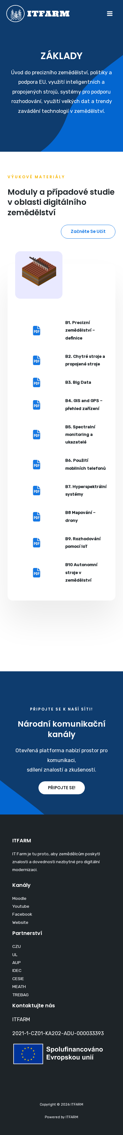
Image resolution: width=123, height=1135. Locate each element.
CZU (16, 946)
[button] (88, 232)
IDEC (16, 970)
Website (20, 922)
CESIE (18, 978)
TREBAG (20, 994)
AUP (16, 962)
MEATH (19, 986)
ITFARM (21, 1019)
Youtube (20, 906)
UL (14, 954)
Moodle (19, 898)
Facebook (22, 914)
